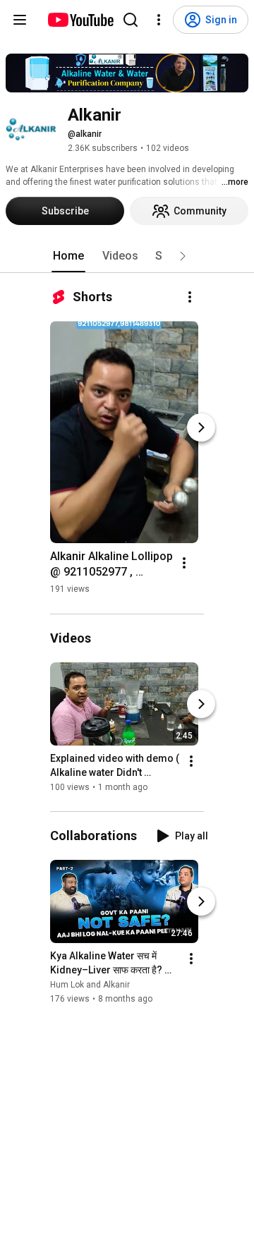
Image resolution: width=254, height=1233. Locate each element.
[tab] (68, 256)
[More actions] (190, 297)
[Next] (201, 427)
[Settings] (158, 19)
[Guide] (19, 19)
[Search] (130, 19)
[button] (183, 256)
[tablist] (127, 256)
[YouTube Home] (80, 20)
